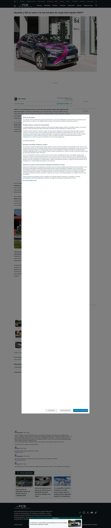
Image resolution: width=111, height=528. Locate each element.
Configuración (65, 410)
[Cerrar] (81, 516)
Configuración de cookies (29, 137)
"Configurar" (26, 160)
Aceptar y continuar (80, 410)
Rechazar (51, 410)
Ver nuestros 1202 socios (30, 180)
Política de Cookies (42, 135)
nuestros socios (45, 155)
